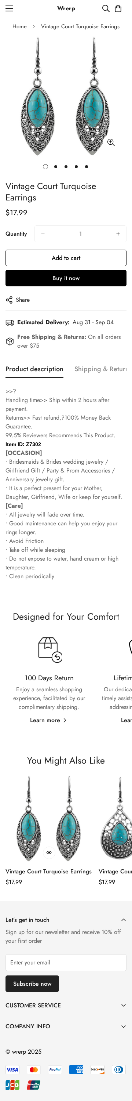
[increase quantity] (118, 234)
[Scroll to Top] (118, 1062)
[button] (118, 8)
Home (19, 26)
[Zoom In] (111, 142)
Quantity (16, 233)
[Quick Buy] (49, 853)
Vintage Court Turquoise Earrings (49, 871)
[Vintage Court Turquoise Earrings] (49, 819)
